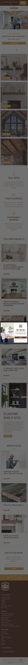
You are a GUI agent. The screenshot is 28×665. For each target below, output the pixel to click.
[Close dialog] (26, 323)
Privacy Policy (16, 339)
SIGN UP (20, 337)
